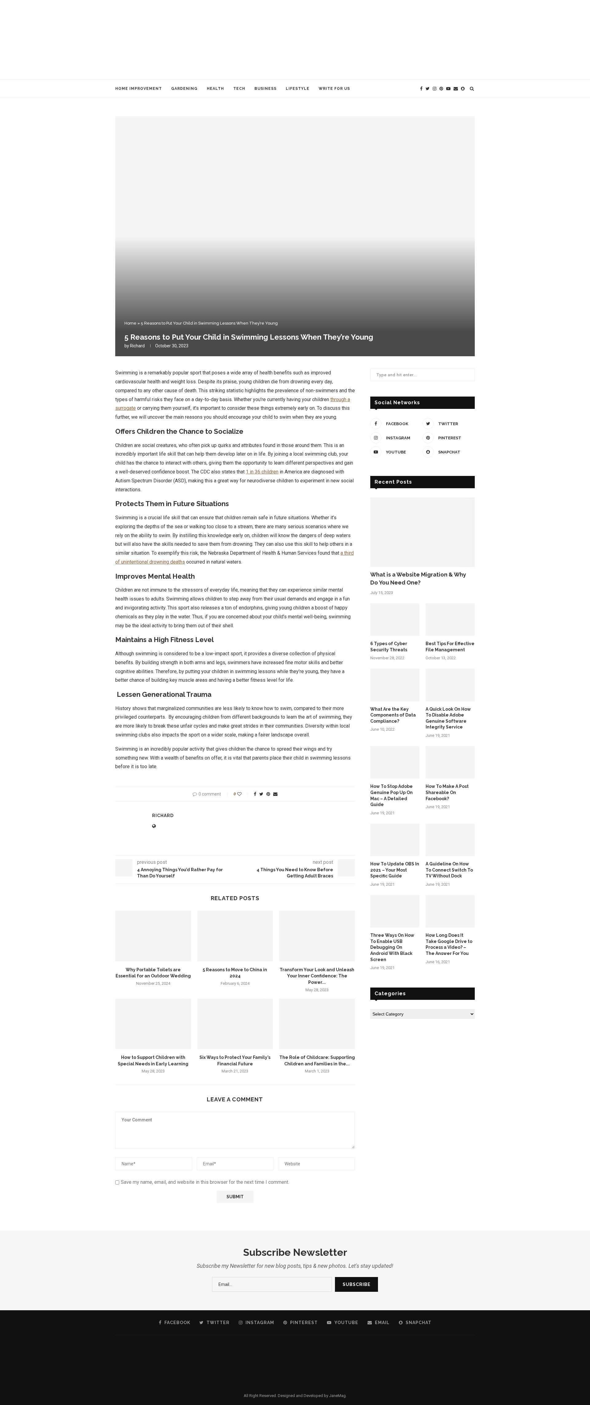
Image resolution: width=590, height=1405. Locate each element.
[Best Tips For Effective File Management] (450, 619)
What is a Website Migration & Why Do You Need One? (418, 578)
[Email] (456, 89)
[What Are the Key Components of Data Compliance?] (394, 685)
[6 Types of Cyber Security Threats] (394, 619)
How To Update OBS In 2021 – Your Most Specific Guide (394, 869)
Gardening (184, 88)
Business (265, 88)
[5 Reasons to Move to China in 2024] (235, 936)
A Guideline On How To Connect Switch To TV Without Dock (449, 869)
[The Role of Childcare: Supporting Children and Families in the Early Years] (317, 1024)
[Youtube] (448, 89)
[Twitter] (428, 89)
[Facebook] (421, 89)
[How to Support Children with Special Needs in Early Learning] (153, 1024)
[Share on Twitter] (261, 794)
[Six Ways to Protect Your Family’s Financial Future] (235, 1024)
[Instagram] (434, 89)
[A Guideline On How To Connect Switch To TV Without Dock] (450, 840)
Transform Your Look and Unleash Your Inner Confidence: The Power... (317, 976)
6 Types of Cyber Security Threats (388, 646)
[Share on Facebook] (255, 794)
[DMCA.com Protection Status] (295, 1344)
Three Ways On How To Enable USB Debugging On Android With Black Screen (392, 947)
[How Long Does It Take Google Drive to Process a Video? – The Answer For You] (450, 911)
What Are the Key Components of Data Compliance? (393, 715)
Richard (137, 345)
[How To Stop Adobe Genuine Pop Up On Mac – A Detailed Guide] (394, 762)
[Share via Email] (275, 794)
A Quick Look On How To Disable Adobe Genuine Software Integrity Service (448, 718)
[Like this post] (243, 794)
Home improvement (138, 88)
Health (215, 88)
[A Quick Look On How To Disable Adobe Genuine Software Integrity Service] (450, 685)
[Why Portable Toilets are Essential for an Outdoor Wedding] (153, 936)
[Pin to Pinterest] (268, 794)
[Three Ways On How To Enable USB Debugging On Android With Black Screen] (394, 911)
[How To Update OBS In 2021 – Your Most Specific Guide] (394, 840)
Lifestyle (297, 88)
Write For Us (334, 88)
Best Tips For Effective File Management (450, 646)
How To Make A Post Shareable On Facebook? (447, 792)
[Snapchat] (463, 89)
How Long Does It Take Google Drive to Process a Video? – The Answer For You (449, 944)
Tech (239, 88)
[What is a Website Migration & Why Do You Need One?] (422, 532)
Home (130, 323)
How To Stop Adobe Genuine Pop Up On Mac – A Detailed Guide (391, 795)
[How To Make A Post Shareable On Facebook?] (450, 762)
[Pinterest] (441, 89)
